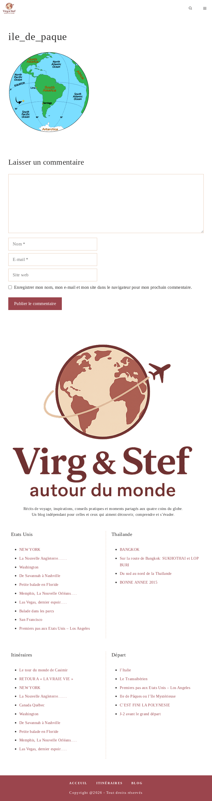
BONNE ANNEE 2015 (138, 582)
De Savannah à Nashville (39, 576)
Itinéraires (109, 783)
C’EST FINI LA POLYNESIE (145, 705)
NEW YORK (30, 550)
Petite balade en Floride (39, 585)
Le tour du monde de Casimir (43, 670)
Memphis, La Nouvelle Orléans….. (48, 593)
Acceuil (78, 783)
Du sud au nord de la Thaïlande (146, 574)
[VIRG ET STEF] (9, 8)
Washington (28, 567)
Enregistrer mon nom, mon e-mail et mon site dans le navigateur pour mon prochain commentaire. (103, 287)
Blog (137, 783)
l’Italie (125, 670)
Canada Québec (31, 705)
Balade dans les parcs (36, 611)
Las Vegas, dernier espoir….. (43, 602)
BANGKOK (129, 550)
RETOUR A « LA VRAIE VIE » (46, 679)
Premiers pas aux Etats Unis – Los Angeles (54, 628)
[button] (190, 8)
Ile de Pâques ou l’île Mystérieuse (148, 696)
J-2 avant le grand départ (140, 714)
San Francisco (30, 620)
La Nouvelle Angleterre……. (43, 558)
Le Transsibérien (133, 679)
